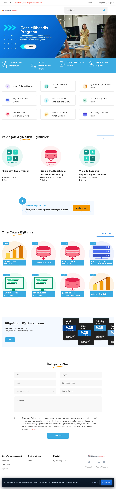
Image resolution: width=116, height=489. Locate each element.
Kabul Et (106, 482)
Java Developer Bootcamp (11, 294)
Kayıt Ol (111, 3)
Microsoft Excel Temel (15, 171)
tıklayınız (35, 429)
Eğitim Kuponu (59, 461)
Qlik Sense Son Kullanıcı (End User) (71, 294)
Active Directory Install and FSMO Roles (101, 263)
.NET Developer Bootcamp (39, 294)
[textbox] (35, 391)
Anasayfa (5, 461)
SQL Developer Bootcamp (68, 263)
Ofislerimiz (6, 465)
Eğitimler (5, 469)
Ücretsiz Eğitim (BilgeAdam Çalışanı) (28, 3)
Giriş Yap (102, 3)
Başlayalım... (81, 208)
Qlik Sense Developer (42, 262)
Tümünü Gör (105, 138)
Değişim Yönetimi (98, 294)
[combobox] (35, 391)
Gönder (58, 436)
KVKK (30, 461)
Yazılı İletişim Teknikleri (10, 263)
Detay (10, 340)
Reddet (95, 482)
